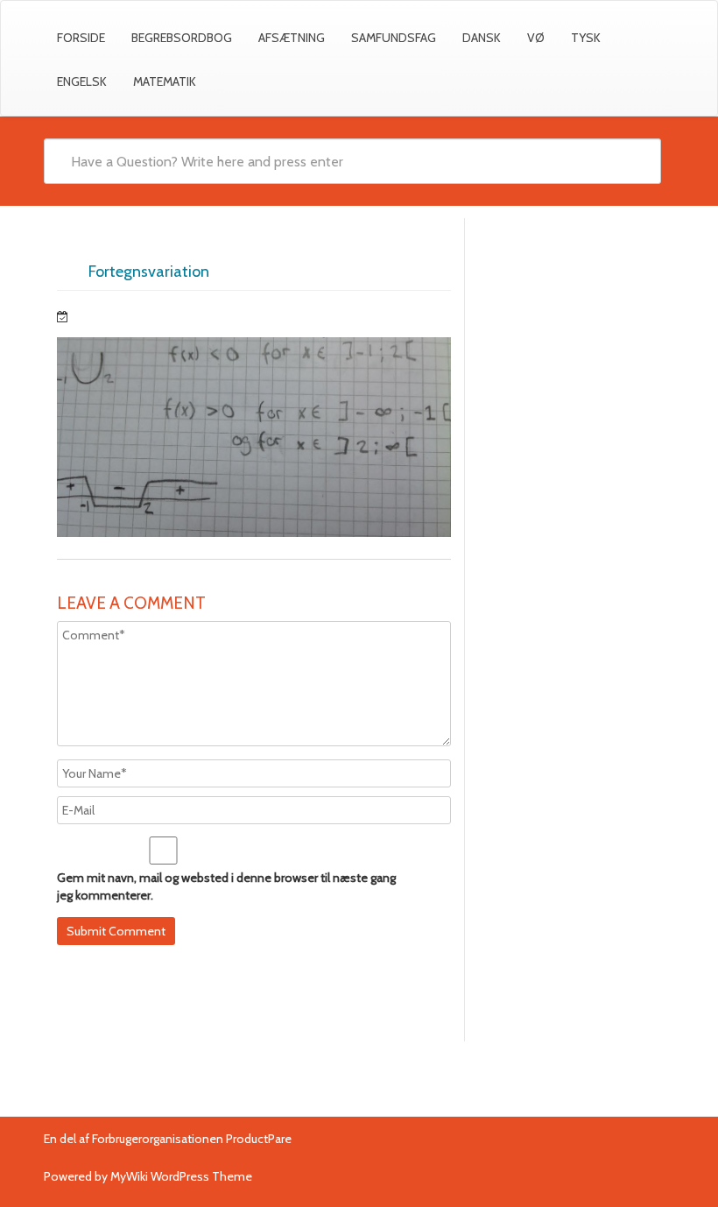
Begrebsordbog (181, 38)
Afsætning (291, 38)
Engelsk (82, 81)
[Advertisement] (569, 323)
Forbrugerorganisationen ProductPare (192, 1139)
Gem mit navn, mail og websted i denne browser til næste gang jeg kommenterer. (226, 886)
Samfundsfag (393, 38)
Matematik (164, 81)
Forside (81, 38)
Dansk (481, 38)
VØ (536, 38)
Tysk (586, 38)
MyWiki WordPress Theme (181, 1176)
